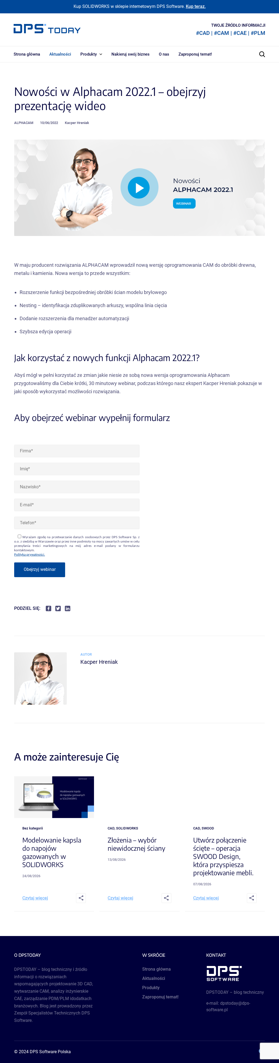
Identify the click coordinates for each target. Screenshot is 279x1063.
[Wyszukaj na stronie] (262, 54)
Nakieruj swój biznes (130, 54)
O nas (164, 54)
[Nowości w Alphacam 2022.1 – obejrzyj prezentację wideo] (40, 703)
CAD (111, 828)
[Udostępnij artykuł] (81, 898)
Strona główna (27, 54)
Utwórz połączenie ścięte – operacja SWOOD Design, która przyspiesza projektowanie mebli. (223, 856)
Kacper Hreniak (77, 123)
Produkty (88, 54)
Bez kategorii (32, 828)
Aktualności (60, 54)
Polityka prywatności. (29, 554)
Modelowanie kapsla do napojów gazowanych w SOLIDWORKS (51, 852)
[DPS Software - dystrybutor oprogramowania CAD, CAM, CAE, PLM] (235, 973)
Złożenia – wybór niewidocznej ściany (136, 844)
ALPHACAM (23, 123)
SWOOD (208, 828)
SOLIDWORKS (127, 828)
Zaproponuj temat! (195, 54)
